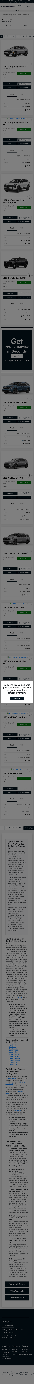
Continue (17, 698)
